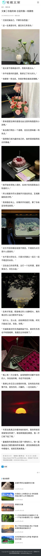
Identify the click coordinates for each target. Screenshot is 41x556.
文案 (5, 466)
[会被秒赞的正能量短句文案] (7, 486)
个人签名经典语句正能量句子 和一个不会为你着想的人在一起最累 (27, 516)
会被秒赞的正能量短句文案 (24, 483)
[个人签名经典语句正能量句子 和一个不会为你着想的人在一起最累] (7, 518)
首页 (2, 7)
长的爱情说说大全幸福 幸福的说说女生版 (26, 538)
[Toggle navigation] (38, 2)
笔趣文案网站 (19, 456)
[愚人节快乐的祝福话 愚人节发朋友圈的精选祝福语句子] (7, 529)
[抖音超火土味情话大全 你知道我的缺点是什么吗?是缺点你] (7, 497)
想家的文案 (19, 504)
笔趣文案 (14, 551)
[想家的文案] (7, 507)
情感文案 (17, 15)
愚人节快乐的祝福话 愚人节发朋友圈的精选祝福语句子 (26, 527)
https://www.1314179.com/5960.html (14, 458)
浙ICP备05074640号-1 (27, 551)
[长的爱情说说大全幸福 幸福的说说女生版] (7, 540)
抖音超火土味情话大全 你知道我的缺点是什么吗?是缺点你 (26, 495)
